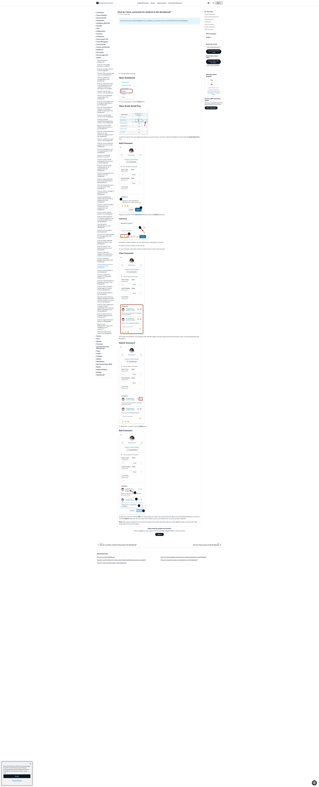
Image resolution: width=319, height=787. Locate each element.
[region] (16, 773)
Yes (212, 80)
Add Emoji (208, 22)
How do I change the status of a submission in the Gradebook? (179, 560)
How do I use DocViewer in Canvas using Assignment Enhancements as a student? (121, 560)
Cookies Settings (17, 780)
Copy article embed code (214, 51)
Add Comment (209, 19)
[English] (104, 3)
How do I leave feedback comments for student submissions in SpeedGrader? (184, 557)
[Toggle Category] (95, 12)
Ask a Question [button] (211, 108)
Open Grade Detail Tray (212, 17)
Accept (17, 776)
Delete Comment (210, 27)
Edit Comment (209, 29)
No (212, 84)
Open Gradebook (210, 14)
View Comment (209, 24)
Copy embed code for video (213, 61)
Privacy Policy (211, 92)
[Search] (213, 2)
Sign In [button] (159, 534)
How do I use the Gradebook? (106, 557)
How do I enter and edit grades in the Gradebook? (111, 563)
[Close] (30, 764)
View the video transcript (127, 73)
